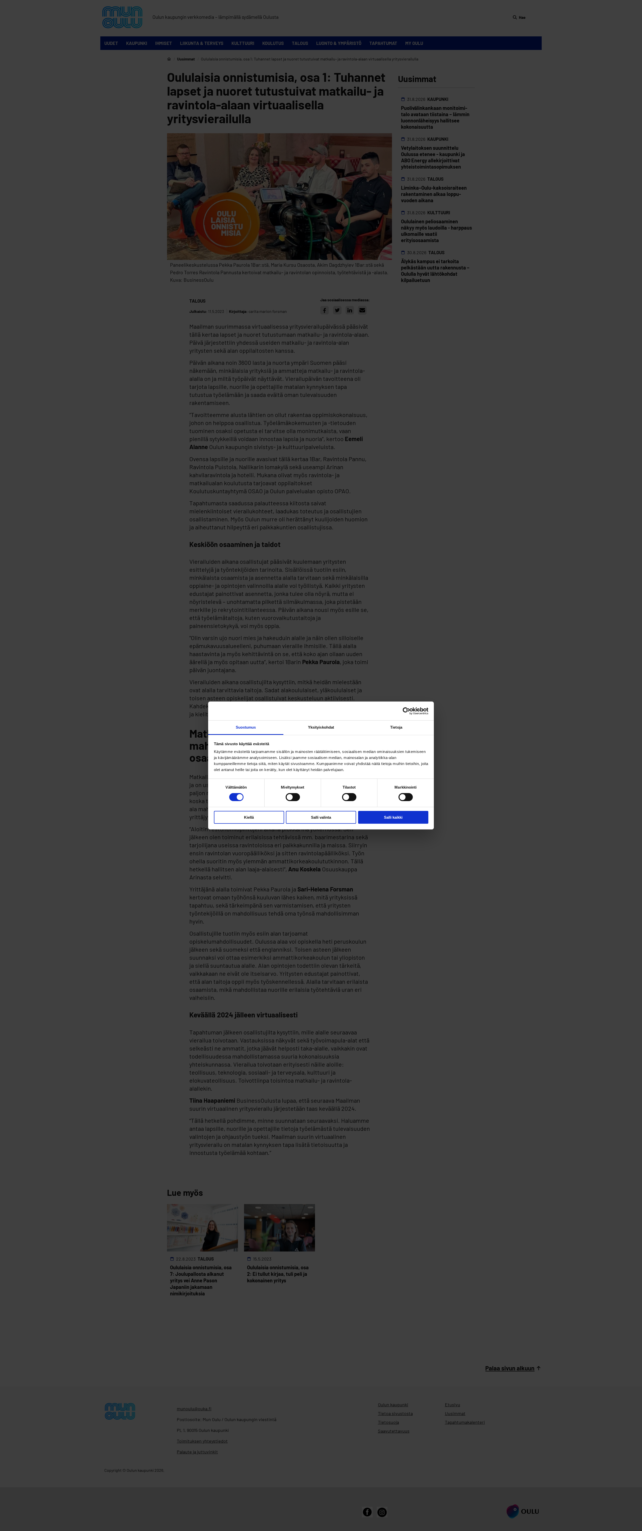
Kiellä (249, 817)
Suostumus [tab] (246, 727)
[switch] (293, 797)
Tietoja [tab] (396, 727)
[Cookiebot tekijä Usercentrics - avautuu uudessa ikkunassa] (406, 711)
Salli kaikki (393, 817)
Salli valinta (321, 817)
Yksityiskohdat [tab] (321, 727)
